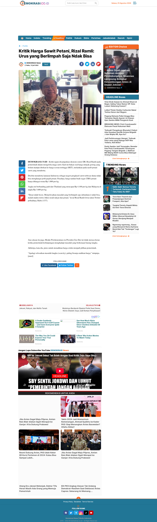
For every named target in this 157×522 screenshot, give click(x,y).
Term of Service (87, 502)
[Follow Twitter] (71, 513)
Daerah (121, 38)
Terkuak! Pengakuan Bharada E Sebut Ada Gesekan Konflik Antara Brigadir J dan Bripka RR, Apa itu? (120, 132)
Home (28, 38)
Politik (69, 38)
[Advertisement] (78, 20)
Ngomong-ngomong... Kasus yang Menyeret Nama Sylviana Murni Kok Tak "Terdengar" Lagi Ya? (126, 228)
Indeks (37, 38)
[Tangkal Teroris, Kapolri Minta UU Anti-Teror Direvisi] (106, 207)
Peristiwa (95, 38)
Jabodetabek (109, 38)
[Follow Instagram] (81, 513)
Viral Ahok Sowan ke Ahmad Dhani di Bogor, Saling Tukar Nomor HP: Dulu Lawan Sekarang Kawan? (120, 104)
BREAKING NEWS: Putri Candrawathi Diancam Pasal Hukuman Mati (120, 125)
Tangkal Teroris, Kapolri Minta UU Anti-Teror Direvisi (125, 206)
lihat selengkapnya (119, 158)
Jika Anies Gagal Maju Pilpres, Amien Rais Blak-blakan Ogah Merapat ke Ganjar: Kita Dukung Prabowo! (37, 421)
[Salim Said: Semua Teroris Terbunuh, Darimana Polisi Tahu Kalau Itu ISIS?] (121, 177)
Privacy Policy (68, 502)
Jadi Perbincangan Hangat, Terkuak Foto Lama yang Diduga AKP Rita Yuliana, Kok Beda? (120, 140)
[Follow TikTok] (86, 513)
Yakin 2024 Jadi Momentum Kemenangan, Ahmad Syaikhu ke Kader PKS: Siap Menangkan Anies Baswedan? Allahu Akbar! (80, 423)
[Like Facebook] (66, 513)
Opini (129, 38)
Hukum (77, 38)
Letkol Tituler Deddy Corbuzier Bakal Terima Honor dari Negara (120, 111)
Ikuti (46, 64)
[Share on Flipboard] (98, 64)
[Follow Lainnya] (77, 265)
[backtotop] (78, 499)
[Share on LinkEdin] (92, 64)
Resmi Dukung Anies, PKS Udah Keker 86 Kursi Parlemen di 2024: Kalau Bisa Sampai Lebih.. (37, 455)
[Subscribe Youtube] (91, 513)
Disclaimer (77, 502)
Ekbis (86, 38)
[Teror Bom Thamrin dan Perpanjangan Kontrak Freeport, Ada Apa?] (106, 199)
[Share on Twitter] (87, 64)
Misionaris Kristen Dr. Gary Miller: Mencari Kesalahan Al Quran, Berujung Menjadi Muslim (124, 217)
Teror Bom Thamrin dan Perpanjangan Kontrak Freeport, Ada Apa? (122, 199)
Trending (47, 38)
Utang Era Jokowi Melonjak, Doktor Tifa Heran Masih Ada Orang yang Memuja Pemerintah (38, 488)
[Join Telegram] (76, 513)
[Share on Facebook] (81, 64)
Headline (59, 38)
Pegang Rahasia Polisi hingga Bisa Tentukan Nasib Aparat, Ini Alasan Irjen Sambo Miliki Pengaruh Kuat (119, 118)
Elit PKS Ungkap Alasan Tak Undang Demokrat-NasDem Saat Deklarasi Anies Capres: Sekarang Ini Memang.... (80, 488)
